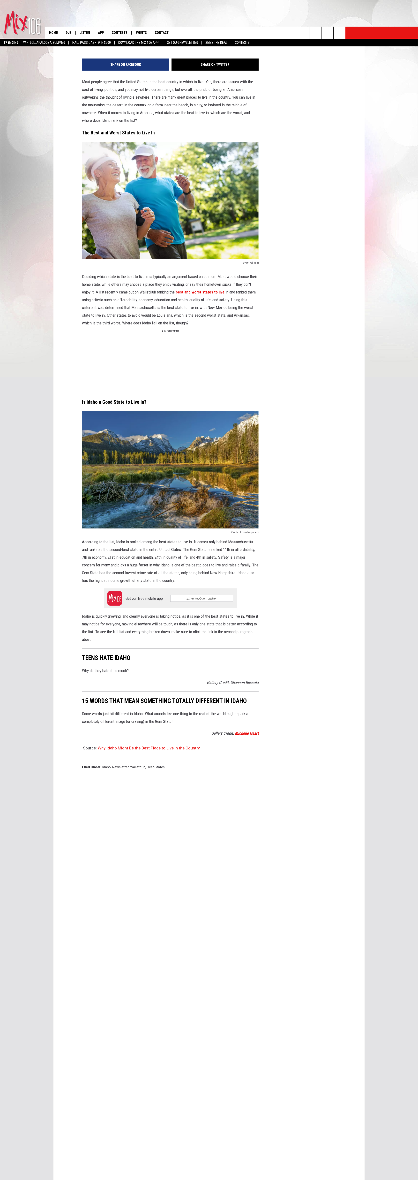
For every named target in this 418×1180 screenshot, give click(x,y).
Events (141, 33)
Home (53, 33)
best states (156, 767)
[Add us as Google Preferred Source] (303, 33)
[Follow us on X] (327, 33)
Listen (85, 33)
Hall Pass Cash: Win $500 (91, 42)
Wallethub (137, 767)
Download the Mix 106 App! (138, 42)
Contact (162, 33)
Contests (242, 42)
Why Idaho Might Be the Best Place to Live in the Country (149, 748)
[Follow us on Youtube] (339, 33)
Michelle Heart (247, 733)
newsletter (120, 767)
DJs (69, 33)
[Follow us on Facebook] (315, 33)
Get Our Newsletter (182, 42)
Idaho (106, 767)
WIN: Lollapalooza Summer (44, 42)
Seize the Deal (216, 42)
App (101, 33)
